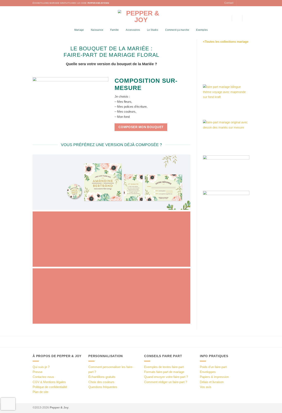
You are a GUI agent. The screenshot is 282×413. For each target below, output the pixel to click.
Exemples (202, 29)
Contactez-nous (43, 377)
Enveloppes (208, 372)
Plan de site (40, 392)
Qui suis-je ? (41, 367)
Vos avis (205, 387)
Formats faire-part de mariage (164, 372)
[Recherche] (227, 18)
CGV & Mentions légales (49, 382)
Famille (114, 29)
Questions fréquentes (102, 387)
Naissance (97, 29)
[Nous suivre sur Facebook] (240, 3)
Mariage (79, 29)
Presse (37, 372)
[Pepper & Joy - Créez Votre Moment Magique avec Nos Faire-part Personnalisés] (141, 16)
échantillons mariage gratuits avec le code (71, 3)
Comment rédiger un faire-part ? (165, 382)
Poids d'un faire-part (213, 367)
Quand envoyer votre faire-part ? (166, 377)
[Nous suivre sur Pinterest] (247, 3)
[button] (237, 18)
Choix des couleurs (101, 382)
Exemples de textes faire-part (164, 367)
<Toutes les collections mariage (225, 41)
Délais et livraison (212, 382)
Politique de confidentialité (50, 387)
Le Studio (152, 29)
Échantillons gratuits (101, 377)
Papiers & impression (214, 377)
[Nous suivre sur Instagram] (244, 3)
